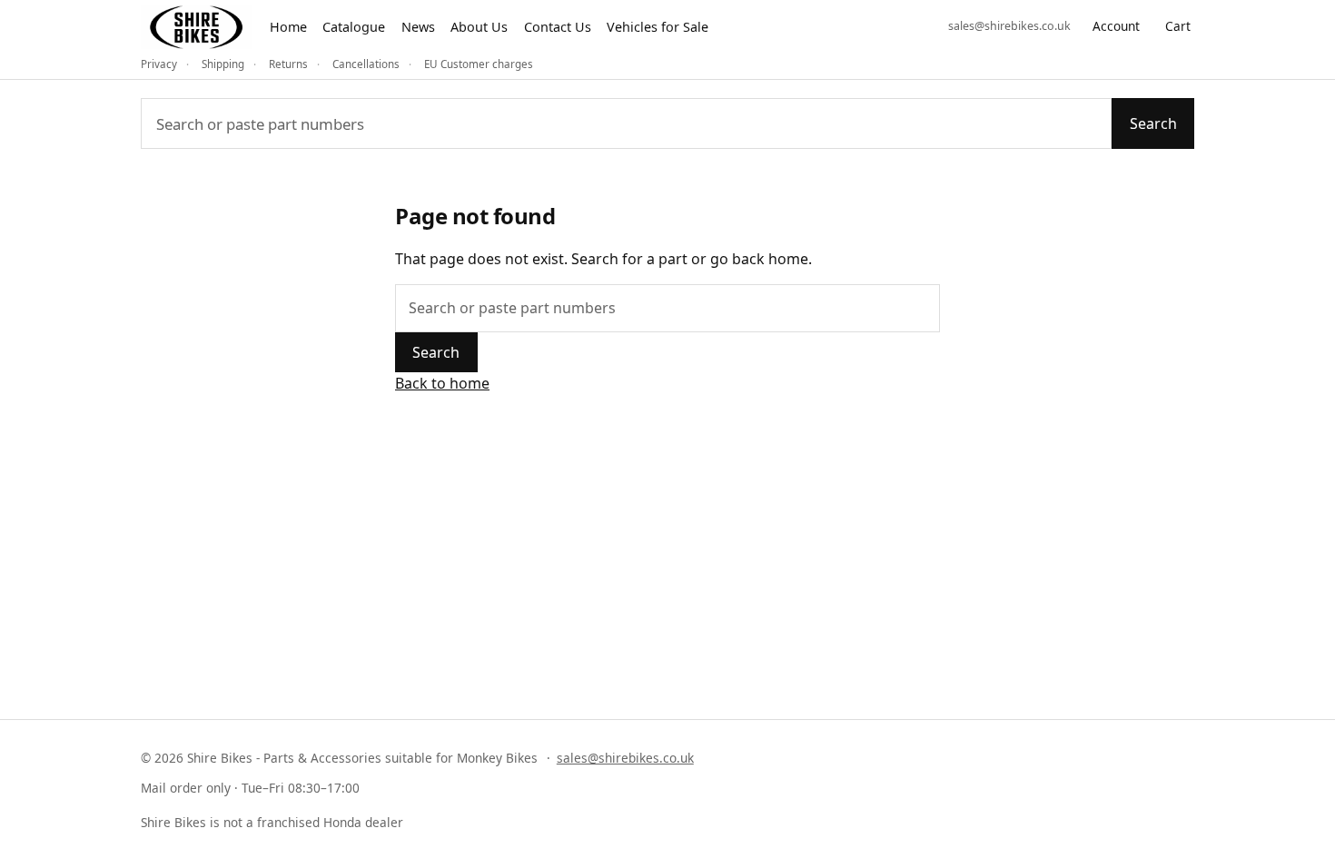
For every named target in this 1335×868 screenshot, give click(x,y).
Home (288, 26)
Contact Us (557, 26)
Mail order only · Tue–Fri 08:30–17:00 (250, 787)
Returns (288, 64)
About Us (479, 26)
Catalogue (353, 26)
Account (1116, 26)
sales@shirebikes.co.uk (1009, 26)
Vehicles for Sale (657, 26)
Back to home (442, 383)
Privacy (159, 64)
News (418, 26)
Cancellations (366, 64)
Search (1153, 123)
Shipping (223, 64)
